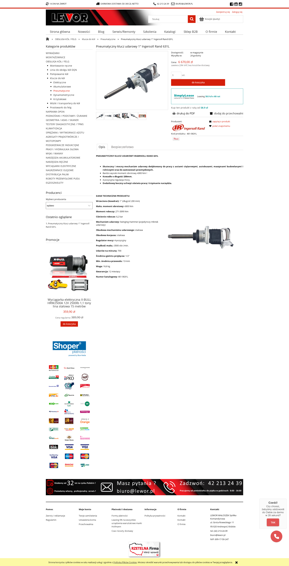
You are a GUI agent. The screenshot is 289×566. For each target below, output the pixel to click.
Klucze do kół (57, 78)
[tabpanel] (169, 235)
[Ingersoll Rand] (188, 127)
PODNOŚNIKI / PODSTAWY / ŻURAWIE (66, 115)
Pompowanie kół (59, 74)
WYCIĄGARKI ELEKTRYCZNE (61, 166)
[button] (276, 536)
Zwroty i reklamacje (55, 515)
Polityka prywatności (154, 515)
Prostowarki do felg (60, 107)
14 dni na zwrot (58, 3)
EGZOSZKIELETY (54, 182)
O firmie (181, 524)
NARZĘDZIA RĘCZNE (57, 161)
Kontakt (181, 515)
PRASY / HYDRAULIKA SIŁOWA (62, 149)
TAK (273, 522)
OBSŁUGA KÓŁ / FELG (57, 61)
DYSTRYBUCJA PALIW (57, 174)
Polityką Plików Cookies (125, 562)
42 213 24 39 (163, 3)
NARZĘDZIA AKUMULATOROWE (63, 157)
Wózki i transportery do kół (65, 103)
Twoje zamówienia (88, 515)
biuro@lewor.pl (184, 3)
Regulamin (51, 519)
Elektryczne (59, 82)
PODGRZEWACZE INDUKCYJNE (62, 145)
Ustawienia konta (87, 519)
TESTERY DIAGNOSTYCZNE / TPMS (65, 124)
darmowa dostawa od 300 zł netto (119, 3)
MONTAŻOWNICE (55, 57)
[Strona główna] (47, 17)
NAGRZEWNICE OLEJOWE (60, 170)
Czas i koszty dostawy (122, 530)
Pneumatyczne (61, 90)
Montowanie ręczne (61, 65)
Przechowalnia (86, 524)
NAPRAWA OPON (55, 111)
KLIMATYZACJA (54, 128)
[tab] (102, 147)
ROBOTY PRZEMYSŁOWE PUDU (63, 178)
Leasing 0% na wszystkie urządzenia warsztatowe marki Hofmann (127, 523)
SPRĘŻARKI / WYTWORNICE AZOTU (65, 132)
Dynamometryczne (63, 95)
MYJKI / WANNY (54, 153)
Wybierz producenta (56, 199)
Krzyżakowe (59, 99)
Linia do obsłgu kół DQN (63, 69)
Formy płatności (120, 515)
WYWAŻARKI (53, 53)
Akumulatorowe (62, 86)
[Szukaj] (192, 19)
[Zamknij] (286, 498)
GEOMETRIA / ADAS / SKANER (62, 120)
